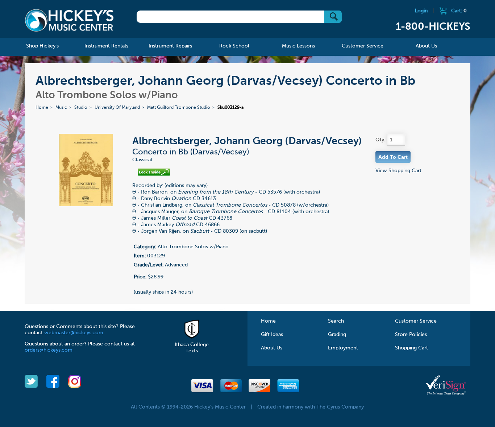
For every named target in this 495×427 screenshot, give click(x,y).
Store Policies (411, 334)
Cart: (459, 10)
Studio (80, 107)
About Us (271, 348)
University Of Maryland (117, 107)
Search (336, 321)
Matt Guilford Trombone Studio (178, 107)
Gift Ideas (272, 334)
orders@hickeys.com (48, 350)
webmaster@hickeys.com (73, 332)
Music (61, 107)
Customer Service (416, 321)
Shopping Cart (411, 348)
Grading (337, 334)
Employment (343, 348)
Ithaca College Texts (192, 347)
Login (421, 10)
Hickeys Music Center (69, 20)
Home (42, 107)
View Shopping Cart (398, 170)
